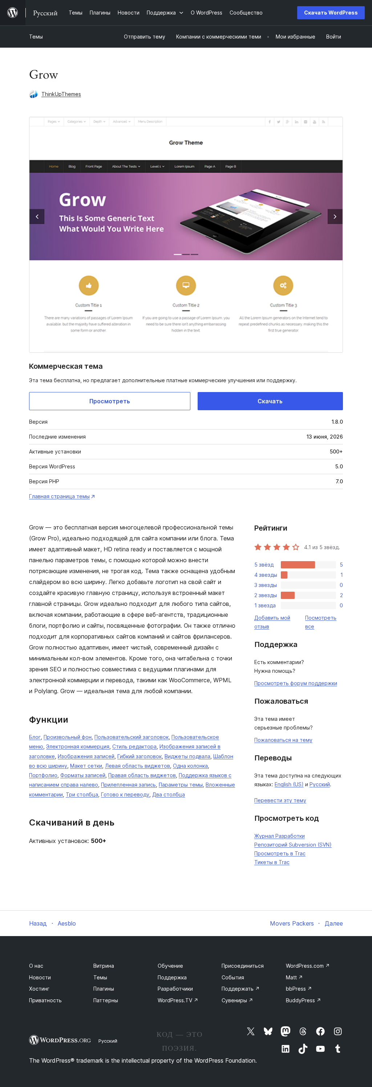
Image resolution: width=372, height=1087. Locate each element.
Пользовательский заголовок (131, 737)
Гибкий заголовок (139, 756)
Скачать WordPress (331, 12)
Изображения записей (86, 756)
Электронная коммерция (77, 746)
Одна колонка (190, 766)
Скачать (270, 401)
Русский (320, 784)
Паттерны (105, 1000)
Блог (35, 737)
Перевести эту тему (280, 800)
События (233, 977)
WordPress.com (308, 966)
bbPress (299, 989)
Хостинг (39, 989)
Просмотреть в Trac (280, 853)
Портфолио (43, 775)
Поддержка (172, 977)
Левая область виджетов (137, 766)
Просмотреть (109, 401)
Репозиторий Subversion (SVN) (293, 845)
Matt (294, 977)
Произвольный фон (68, 737)
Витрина (103, 966)
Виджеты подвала (187, 756)
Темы (36, 36)
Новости (40, 977)
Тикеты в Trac (272, 862)
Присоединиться (243, 966)
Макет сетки (86, 766)
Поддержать (241, 989)
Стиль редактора (134, 746)
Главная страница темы (59, 496)
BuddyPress (303, 1000)
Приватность (45, 1000)
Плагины (103, 989)
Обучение (170, 966)
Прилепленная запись (128, 785)
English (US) (289, 784)
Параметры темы (181, 785)
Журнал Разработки (279, 836)
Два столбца (168, 794)
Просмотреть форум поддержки (295, 683)
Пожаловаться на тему (283, 740)
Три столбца (82, 794)
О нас (36, 966)
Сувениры (237, 1000)
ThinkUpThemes (61, 94)
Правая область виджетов (142, 775)
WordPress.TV (178, 1000)
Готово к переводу (125, 794)
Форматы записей (82, 775)
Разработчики (175, 989)
